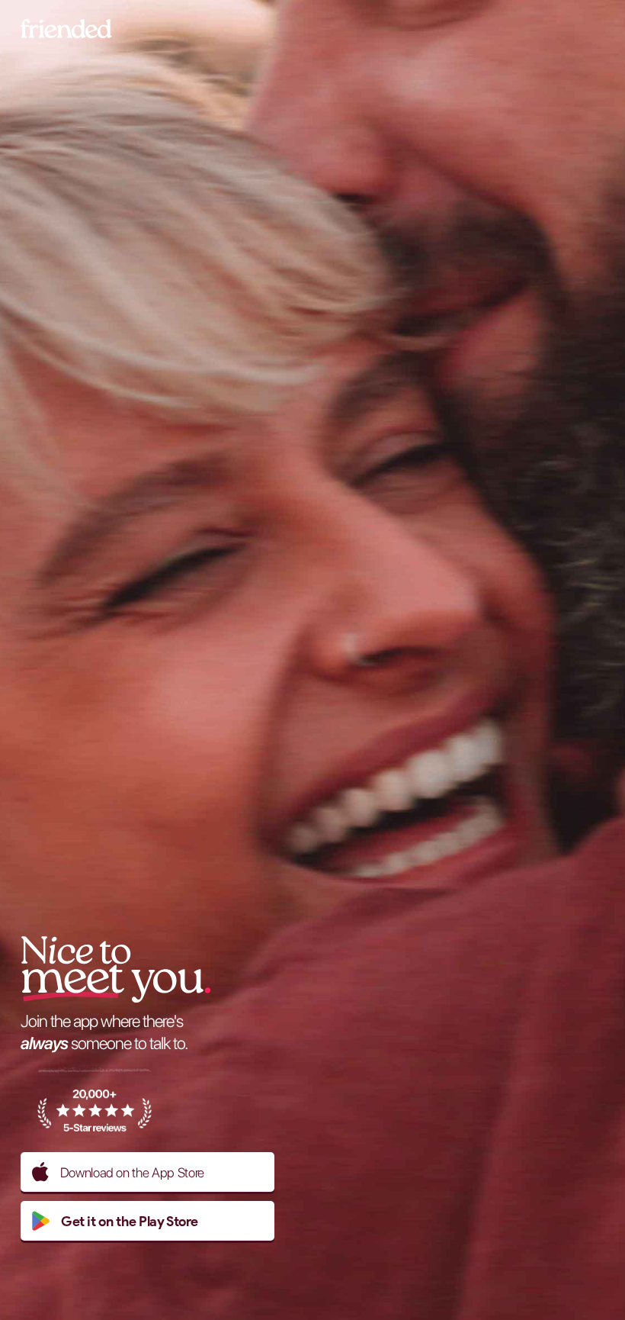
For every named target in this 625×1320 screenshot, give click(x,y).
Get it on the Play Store (129, 1221)
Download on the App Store (132, 1172)
